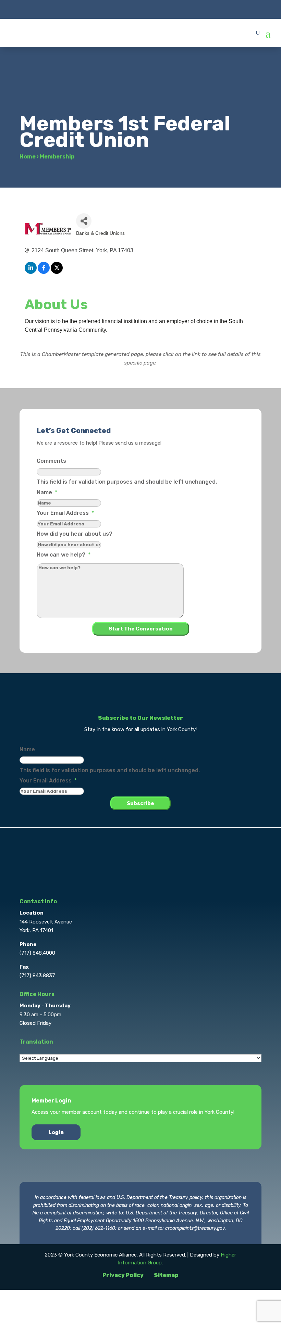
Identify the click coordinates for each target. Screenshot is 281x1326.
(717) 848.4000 (37, 953)
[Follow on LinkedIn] (154, 8)
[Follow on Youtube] (167, 8)
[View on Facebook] (44, 272)
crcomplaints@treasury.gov (195, 1228)
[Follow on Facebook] (113, 8)
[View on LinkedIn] (31, 272)
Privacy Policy (123, 1275)
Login (56, 1132)
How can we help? (63, 554)
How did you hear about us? (74, 534)
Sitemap (166, 1275)
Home (28, 156)
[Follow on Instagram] (140, 8)
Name (47, 492)
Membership (57, 156)
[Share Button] (83, 221)
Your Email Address (65, 513)
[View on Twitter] (57, 272)
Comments (51, 461)
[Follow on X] (126, 8)
